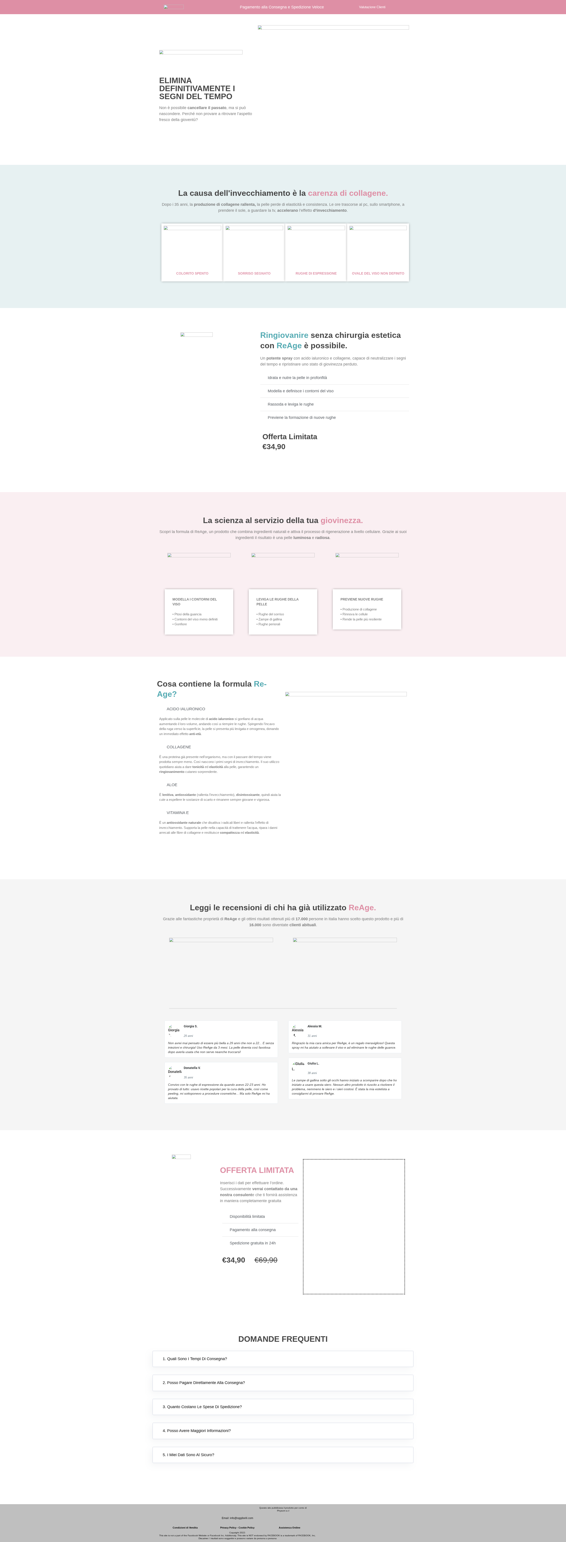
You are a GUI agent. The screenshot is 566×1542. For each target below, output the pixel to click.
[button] (283, 1359)
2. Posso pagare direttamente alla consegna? (204, 1382)
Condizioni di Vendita (185, 1527)
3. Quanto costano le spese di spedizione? (202, 1407)
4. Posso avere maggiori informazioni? (197, 1430)
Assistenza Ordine (289, 1527)
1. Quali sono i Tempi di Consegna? (195, 1359)
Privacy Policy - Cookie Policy (237, 1527)
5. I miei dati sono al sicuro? (188, 1455)
